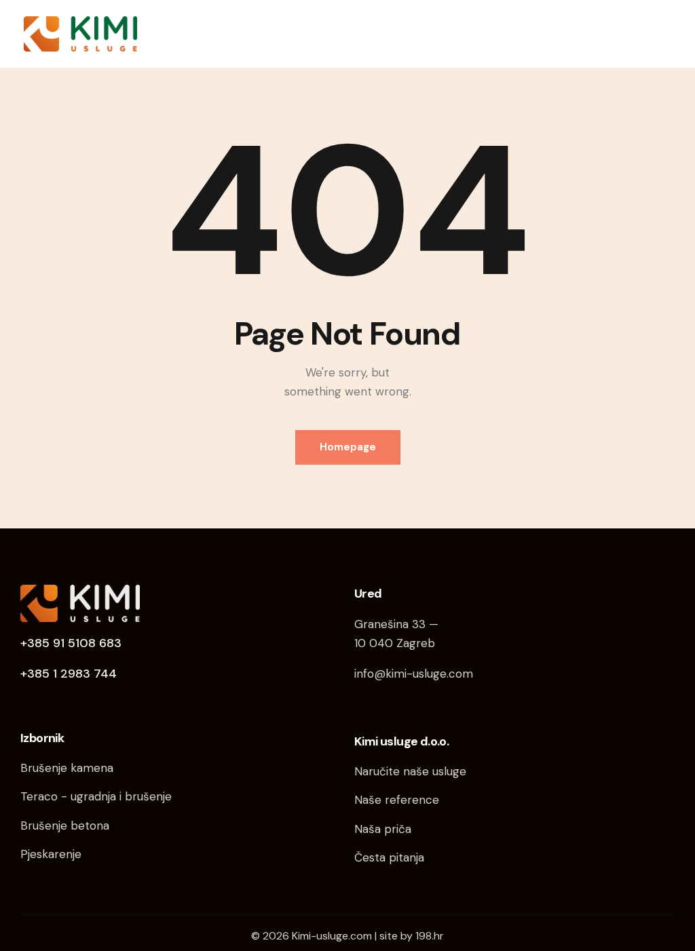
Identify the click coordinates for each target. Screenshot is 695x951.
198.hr (429, 936)
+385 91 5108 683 (70, 643)
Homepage (348, 447)
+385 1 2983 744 (68, 673)
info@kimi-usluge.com (413, 673)
